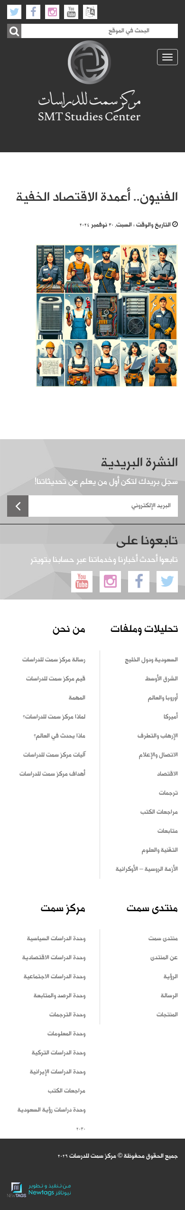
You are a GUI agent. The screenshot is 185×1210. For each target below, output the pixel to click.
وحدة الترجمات (67, 1015)
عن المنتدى (164, 958)
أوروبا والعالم (163, 698)
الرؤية (171, 977)
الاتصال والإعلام (158, 755)
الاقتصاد (167, 774)
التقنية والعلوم (160, 850)
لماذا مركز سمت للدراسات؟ (54, 717)
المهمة (77, 698)
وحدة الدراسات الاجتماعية (54, 977)
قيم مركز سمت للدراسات (55, 679)
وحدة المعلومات (66, 1034)
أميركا (171, 717)
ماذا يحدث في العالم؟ (59, 736)
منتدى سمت (163, 938)
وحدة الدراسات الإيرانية (57, 1072)
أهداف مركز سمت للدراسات (52, 774)
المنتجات (167, 1015)
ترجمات (168, 793)
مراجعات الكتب (159, 812)
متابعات (167, 831)
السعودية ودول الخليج (151, 660)
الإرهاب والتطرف (158, 736)
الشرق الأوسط (161, 679)
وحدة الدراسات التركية (58, 1053)
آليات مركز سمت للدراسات (54, 755)
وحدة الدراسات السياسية (56, 938)
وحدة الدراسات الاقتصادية (53, 958)
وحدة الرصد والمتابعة (59, 996)
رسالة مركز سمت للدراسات (53, 660)
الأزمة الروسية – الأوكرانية (147, 869)
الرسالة (169, 996)
